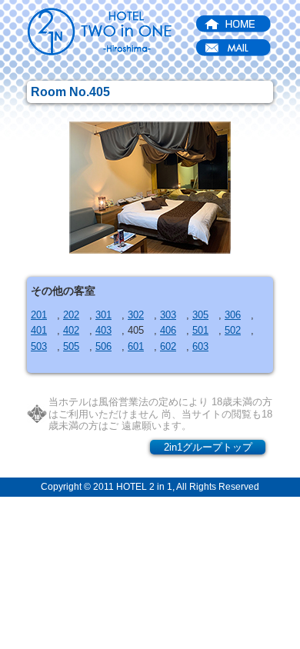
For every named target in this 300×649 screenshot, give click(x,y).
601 (136, 346)
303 (168, 315)
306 (233, 315)
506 (103, 346)
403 (103, 330)
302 (136, 315)
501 (200, 330)
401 (39, 330)
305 (200, 315)
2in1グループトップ (208, 447)
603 (200, 346)
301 (103, 315)
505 (71, 346)
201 (39, 315)
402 (71, 330)
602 (168, 346)
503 (39, 346)
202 (71, 315)
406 (168, 330)
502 (233, 330)
